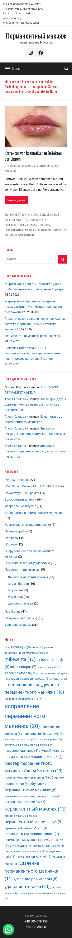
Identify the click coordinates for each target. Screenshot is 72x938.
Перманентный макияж (36, 35)
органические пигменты (25, 802)
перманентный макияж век (23, 815)
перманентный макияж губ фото (26, 828)
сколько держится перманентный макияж (37, 845)
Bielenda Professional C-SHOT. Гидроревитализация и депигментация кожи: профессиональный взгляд (32, 353)
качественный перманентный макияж (29, 744)
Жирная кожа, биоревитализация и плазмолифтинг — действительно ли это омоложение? (33, 307)
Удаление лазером (18, 625)
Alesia (41, 927)
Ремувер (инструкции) (21, 618)
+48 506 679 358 (36, 921)
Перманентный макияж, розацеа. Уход (32, 336)
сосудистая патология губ (24, 851)
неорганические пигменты (27, 777)
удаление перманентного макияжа (31, 871)
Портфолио (44, 230)
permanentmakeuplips (49, 667)
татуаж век (16, 590)
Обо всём (44, 225)
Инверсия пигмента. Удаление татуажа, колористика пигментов (35, 434)
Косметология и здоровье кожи (28, 524)
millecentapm (23, 667)
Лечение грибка (16, 531)
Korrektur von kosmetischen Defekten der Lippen (33, 156)
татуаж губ (60, 230)
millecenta (20, 659)
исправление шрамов (19, 739)
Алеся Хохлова (15, 399)
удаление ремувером (35, 879)
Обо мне (11, 544)
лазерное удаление (21, 750)
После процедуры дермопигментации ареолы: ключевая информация (35, 404)
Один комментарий (22, 235)
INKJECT (38, 647)
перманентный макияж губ (34, 821)
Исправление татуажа (20, 506)
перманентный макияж (36, 809)
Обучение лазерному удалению (27, 563)
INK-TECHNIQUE (18, 647)
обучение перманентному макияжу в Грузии (32, 796)
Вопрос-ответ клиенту (20, 499)
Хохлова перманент (46, 673)
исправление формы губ (43, 734)
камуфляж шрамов (48, 739)
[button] (8, 929)
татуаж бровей (18, 584)
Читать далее (16, 200)
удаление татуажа (20, 603)
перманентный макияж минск (32, 834)
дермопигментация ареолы (29, 678)
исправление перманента (23, 699)
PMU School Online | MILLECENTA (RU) (31, 486)
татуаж (23, 856)
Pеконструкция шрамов (22, 493)
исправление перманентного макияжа (25, 716)
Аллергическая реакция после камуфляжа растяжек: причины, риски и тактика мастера (35, 324)
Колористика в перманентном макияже (33, 513)
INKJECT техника (21, 214)
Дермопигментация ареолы (28, 577)
